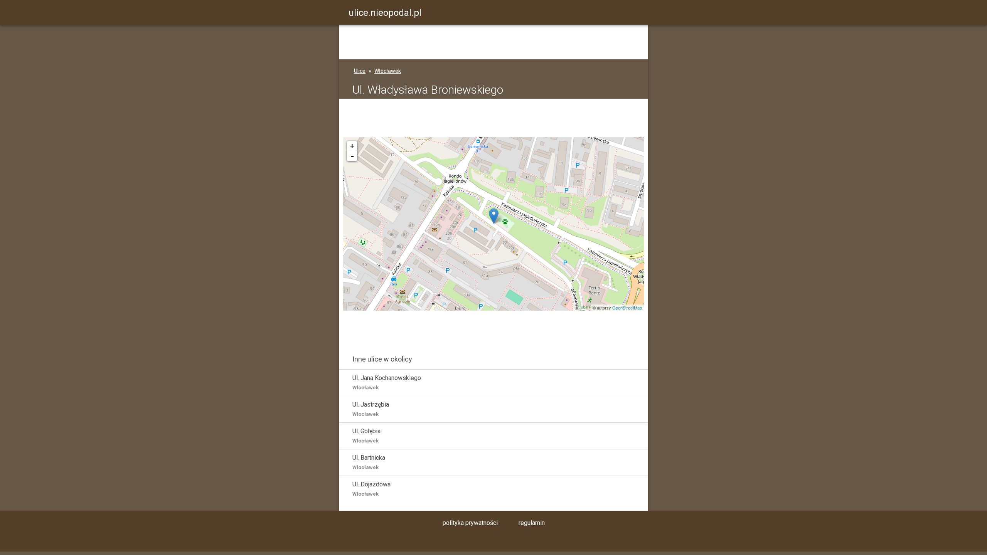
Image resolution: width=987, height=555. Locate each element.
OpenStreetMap (627, 307)
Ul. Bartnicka (368, 462)
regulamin (532, 522)
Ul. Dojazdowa (371, 489)
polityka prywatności (470, 522)
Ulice (359, 71)
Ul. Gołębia (366, 435)
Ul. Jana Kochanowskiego (386, 382)
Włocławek (387, 71)
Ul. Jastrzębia (370, 409)
